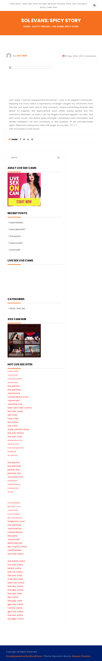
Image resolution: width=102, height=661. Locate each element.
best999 (22, 55)
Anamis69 (15, 249)
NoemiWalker (16, 222)
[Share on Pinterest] (32, 139)
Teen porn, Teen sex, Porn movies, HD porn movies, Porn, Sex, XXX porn (48, 3)
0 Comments (89, 56)
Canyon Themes (81, 656)
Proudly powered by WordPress (24, 656)
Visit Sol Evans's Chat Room (24, 128)
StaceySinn (15, 236)
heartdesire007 (18, 229)
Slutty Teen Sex (17, 308)
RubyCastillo (16, 243)
